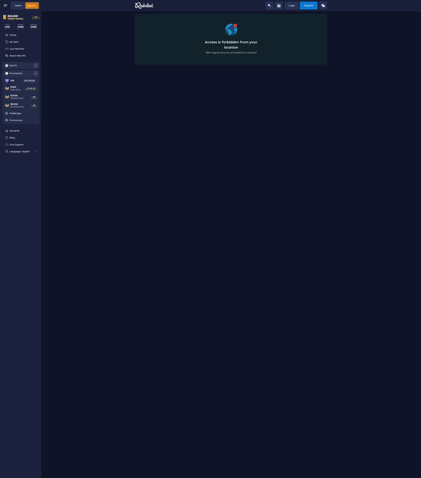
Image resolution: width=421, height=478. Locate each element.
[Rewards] (279, 6)
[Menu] (6, 6)
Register (308, 5)
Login (292, 5)
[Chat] (323, 6)
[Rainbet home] (144, 5)
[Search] (269, 6)
